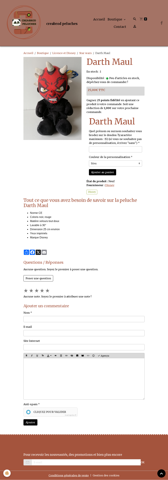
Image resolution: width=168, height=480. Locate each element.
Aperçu (104, 355)
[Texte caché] (72, 355)
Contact (120, 27)
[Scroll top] (161, 473)
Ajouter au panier (102, 172)
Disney (109, 185)
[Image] (77, 355)
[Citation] (55, 355)
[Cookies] (7, 473)
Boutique (115, 19)
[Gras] (26, 355)
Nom (26, 312)
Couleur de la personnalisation (109, 157)
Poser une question (38, 278)
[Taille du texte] (42, 355)
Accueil (99, 19)
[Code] (88, 355)
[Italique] (32, 355)
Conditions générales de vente (69, 475)
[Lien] (66, 355)
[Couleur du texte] (49, 355)
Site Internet (31, 340)
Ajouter (30, 422)
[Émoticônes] (93, 355)
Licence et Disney (64, 53)
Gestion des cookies (106, 475)
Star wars (85, 53)
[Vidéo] (82, 355)
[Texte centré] (61, 355)
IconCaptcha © (70, 415)
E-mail (27, 326)
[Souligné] (37, 355)
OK (143, 462)
